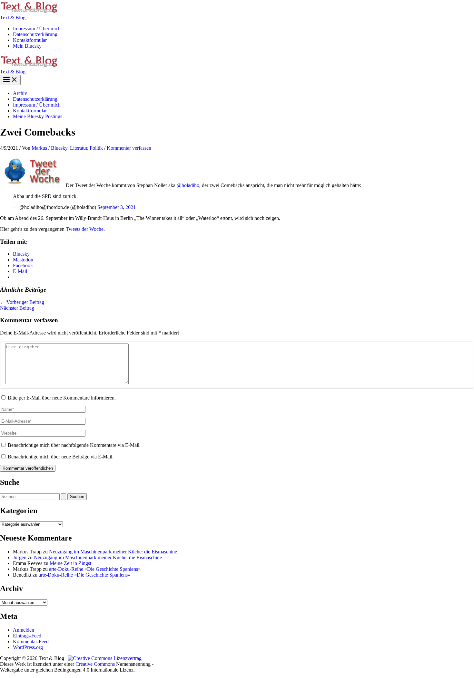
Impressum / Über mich (37, 28)
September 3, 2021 (116, 207)
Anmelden (23, 630)
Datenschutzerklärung (35, 34)
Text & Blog (12, 17)
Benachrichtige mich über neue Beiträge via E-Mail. (61, 456)
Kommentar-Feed (31, 641)
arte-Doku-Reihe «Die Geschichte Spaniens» (95, 569)
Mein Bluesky (27, 46)
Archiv (20, 93)
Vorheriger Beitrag (22, 302)
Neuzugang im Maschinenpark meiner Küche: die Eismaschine (113, 551)
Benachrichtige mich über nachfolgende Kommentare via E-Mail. (74, 445)
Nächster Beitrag (20, 308)
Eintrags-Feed (27, 635)
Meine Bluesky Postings (37, 116)
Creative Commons (95, 664)
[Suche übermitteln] (63, 496)
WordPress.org (28, 647)
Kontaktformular (30, 40)
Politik (96, 148)
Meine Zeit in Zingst (70, 563)
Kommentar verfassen (129, 148)
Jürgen (19, 557)
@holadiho (188, 185)
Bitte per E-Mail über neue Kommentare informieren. (62, 397)
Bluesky (59, 148)
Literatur (78, 148)
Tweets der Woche (85, 229)
